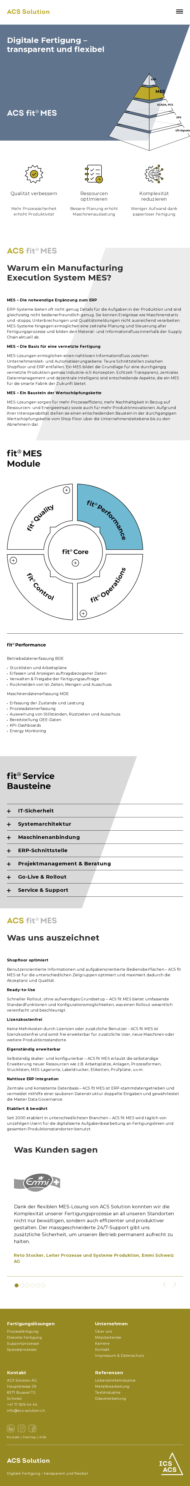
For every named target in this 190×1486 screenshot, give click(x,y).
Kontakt (16, 1372)
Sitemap (29, 1437)
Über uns (103, 1331)
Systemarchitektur (44, 824)
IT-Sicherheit (36, 811)
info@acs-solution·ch (26, 1411)
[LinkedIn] (10, 1428)
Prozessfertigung (22, 1331)
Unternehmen (111, 1323)
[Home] (28, 11)
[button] (164, 1284)
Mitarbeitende (108, 1337)
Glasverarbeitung (110, 1398)
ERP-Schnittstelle (43, 850)
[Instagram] (21, 1428)
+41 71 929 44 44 (22, 1404)
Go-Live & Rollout (42, 877)
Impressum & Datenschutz (119, 1356)
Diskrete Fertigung (24, 1337)
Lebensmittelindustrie (115, 1380)
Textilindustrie (107, 1392)
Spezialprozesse (22, 1349)
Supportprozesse (23, 1343)
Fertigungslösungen (31, 1323)
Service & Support (43, 890)
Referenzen (109, 1372)
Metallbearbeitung (112, 1386)
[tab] (95, 810)
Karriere (102, 1343)
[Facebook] (32, 1428)
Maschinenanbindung (49, 837)
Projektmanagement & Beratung (64, 864)
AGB (42, 1437)
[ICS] (161, 1464)
